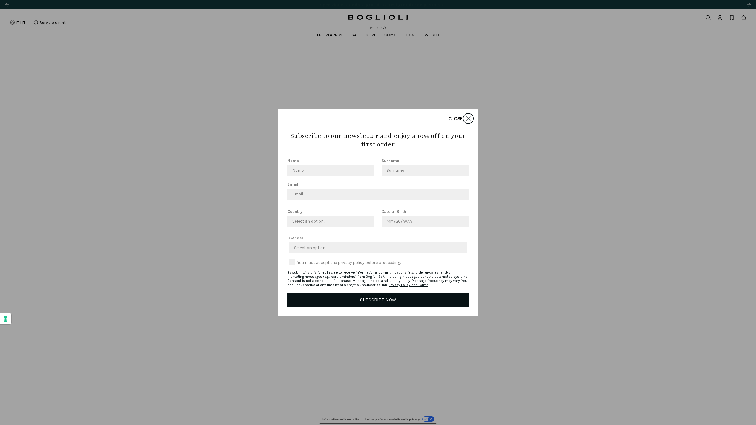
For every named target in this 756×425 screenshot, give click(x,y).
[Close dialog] (468, 118)
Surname (390, 160)
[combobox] (329, 221)
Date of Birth (394, 211)
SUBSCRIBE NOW (378, 300)
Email (292, 184)
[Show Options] (369, 221)
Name (293, 160)
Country (294, 211)
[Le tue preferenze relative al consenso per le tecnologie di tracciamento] (5, 318)
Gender (296, 238)
